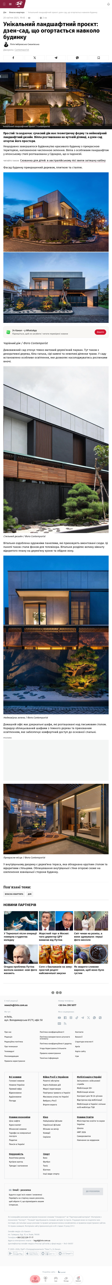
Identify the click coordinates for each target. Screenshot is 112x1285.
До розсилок (93, 1191)
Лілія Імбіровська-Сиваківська (24, 44)
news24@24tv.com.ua (16, 1005)
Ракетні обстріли (51, 1081)
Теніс (45, 1166)
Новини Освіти (85, 1117)
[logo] (18, 4)
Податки (13, 1140)
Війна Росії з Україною (56, 1077)
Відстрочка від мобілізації (89, 1100)
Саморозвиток (84, 1136)
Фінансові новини (18, 1129)
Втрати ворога (50, 1105)
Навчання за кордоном (88, 1140)
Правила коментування (50, 1053)
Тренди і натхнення (18, 1166)
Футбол (46, 1162)
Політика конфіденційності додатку (56, 1044)
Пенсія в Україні (16, 1144)
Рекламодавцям (11, 1056)
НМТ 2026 (81, 1132)
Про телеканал (11, 1047)
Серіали (47, 1137)
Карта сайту (80, 1051)
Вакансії (78, 1037)
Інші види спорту (51, 1174)
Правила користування (14, 1061)
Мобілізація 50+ (84, 1088)
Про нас (8, 1032)
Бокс (45, 1158)
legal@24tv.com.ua (42, 1241)
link (59, 1017)
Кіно (45, 1117)
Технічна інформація (49, 1058)
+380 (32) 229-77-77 (24, 1237)
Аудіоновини (15, 1097)
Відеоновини (15, 1093)
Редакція (8, 1037)
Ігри (77, 1056)
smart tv (48, 1253)
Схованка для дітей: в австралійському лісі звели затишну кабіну (63, 160)
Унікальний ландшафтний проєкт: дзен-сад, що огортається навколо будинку (62, 12)
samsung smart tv (66, 1253)
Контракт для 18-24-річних (89, 1096)
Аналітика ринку (17, 1158)
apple (32, 1253)
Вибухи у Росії (49, 1101)
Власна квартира (17, 12)
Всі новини (15, 1077)
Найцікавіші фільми (52, 1121)
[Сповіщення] (108, 4)
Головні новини (16, 1081)
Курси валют (15, 1125)
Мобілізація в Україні (89, 1077)
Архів (77, 1047)
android (16, 1253)
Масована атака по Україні (56, 1097)
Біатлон (46, 1170)
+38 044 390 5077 (67, 1005)
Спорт (46, 1154)
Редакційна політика (13, 1042)
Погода (12, 1101)
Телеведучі (9, 1051)
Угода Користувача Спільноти (53, 1048)
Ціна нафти (14, 1121)
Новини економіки (19, 1117)
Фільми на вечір (51, 1129)
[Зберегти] (98, 57)
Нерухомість (16, 1154)
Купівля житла (16, 1162)
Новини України (16, 1085)
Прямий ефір (15, 1089)
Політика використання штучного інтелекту (55, 1038)
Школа (80, 1128)
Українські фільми (52, 1125)
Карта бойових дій (52, 1085)
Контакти (79, 1032)
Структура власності (84, 1042)
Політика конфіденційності (52, 1032)
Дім (5, 12)
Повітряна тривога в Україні (56, 1093)
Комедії (46, 1133)
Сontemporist (22, 50)
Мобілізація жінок (85, 1092)
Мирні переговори (52, 1089)
